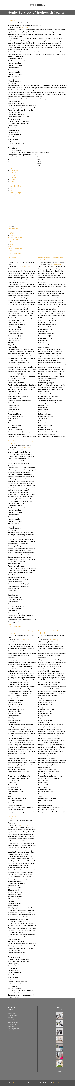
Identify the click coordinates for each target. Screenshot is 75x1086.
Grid (15, 253)
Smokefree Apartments (20, 1082)
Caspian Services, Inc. (59, 1082)
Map (11, 188)
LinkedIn (14, 179)
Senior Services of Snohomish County (50, 257)
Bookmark (12, 184)
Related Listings (15, 193)
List (10, 253)
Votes (12, 244)
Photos (12, 190)
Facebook (14, 170)
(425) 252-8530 (25, 27)
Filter (10, 246)
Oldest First (14, 240)
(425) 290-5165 (25, 266)
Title (11, 251)
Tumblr (13, 177)
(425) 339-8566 (56, 264)
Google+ (14, 175)
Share (11, 168)
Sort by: (15, 237)
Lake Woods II (12, 257)
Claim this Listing (15, 186)
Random (13, 242)
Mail (12, 181)
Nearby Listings (15, 195)
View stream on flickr (62, 1070)
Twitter (13, 172)
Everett (12, 20)
